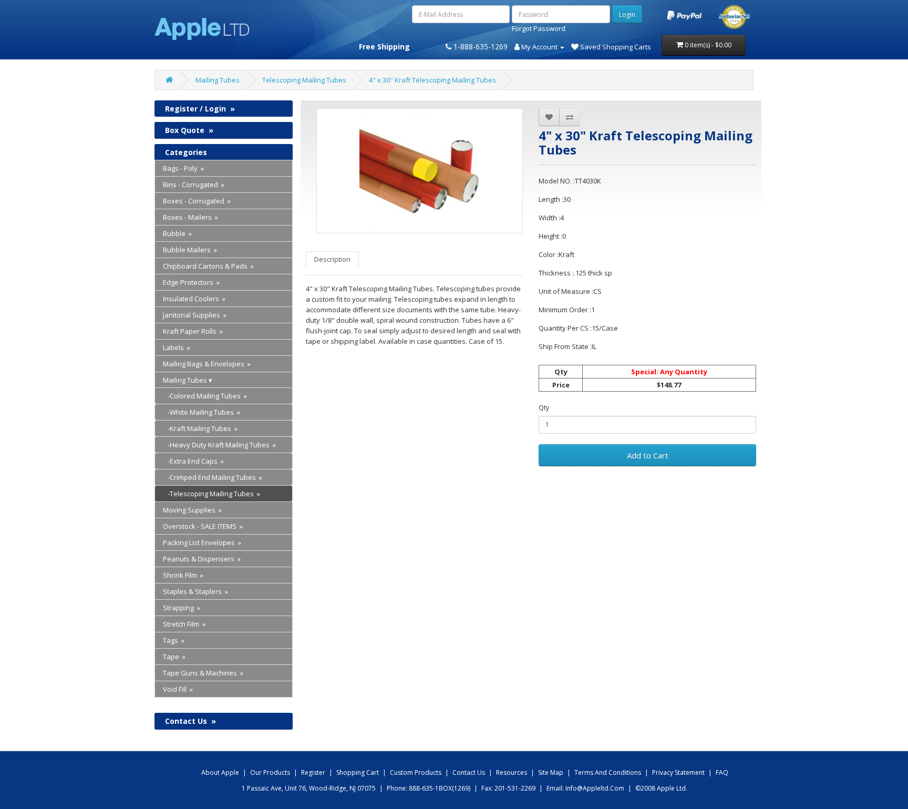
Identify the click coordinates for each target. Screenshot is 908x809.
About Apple (220, 772)
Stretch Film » (184, 624)
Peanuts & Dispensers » (202, 559)
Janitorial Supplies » (194, 315)
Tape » (174, 656)
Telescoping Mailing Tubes (304, 80)
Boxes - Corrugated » (197, 201)
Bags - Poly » (183, 168)
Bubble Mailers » (190, 249)
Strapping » (181, 607)
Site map (550, 772)
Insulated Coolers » (194, 298)
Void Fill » (178, 689)
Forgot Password (538, 28)
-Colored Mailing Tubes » (205, 396)
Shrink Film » (183, 575)
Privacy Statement (678, 772)
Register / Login (200, 109)
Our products (270, 772)
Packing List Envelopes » (202, 542)
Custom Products (415, 772)
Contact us (468, 772)
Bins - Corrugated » (193, 184)
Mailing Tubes (217, 80)
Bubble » (177, 233)
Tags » (173, 640)
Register (313, 772)
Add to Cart (647, 455)
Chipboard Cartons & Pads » (208, 266)
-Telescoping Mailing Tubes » (211, 493)
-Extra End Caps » (193, 461)
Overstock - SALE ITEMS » (203, 526)
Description (332, 259)
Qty (544, 407)
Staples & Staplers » (195, 591)
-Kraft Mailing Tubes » (200, 428)
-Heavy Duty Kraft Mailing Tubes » (219, 444)
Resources (511, 772)
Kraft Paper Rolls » (193, 331)
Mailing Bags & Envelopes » (207, 363)
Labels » (176, 347)
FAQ (722, 772)
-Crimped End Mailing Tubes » (212, 477)
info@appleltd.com (594, 788)
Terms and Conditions (607, 772)
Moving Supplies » (192, 510)
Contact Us (190, 721)
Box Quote (189, 130)
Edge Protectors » (191, 282)
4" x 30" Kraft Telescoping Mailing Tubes (432, 80)
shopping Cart (357, 772)
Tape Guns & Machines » (203, 673)
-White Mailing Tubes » (201, 412)
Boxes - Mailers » (190, 217)
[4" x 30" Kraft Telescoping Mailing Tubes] (419, 170)
